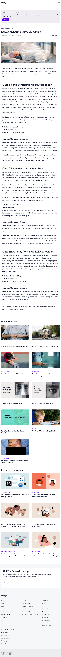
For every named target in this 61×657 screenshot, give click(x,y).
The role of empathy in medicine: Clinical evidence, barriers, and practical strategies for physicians (45, 556)
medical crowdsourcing (28, 74)
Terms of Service (5, 635)
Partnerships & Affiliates (27, 612)
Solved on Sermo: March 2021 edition (13, 374)
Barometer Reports (46, 623)
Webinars (44, 612)
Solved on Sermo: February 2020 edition (45, 346)
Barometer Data (46, 620)
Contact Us (4, 617)
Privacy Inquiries (5, 641)
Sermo (3, 600)
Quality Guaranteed (26, 609)
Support (44, 603)
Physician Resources (47, 609)
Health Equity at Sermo (6, 612)
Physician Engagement (27, 606)
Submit (56, 583)
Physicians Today (6, 492)
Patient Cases (9, 29)
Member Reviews (5, 614)
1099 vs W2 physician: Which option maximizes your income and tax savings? (14, 525)
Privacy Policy (4, 632)
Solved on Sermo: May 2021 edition (12, 403)
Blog (2, 29)
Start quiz (6, 19)
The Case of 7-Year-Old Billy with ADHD (45, 431)
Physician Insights (26, 603)
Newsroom (4, 609)
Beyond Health (35, 492)
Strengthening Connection (8, 551)
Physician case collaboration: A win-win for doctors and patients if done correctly (15, 555)
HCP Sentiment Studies (48, 626)
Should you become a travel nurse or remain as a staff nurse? (43, 496)
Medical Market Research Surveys (30, 614)
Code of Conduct (5, 638)
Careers (3, 606)
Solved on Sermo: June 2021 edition (43, 403)
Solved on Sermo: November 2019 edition (14, 346)
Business (24, 600)
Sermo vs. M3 (45, 617)
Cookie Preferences (6, 644)
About (2, 603)
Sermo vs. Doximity (46, 614)
